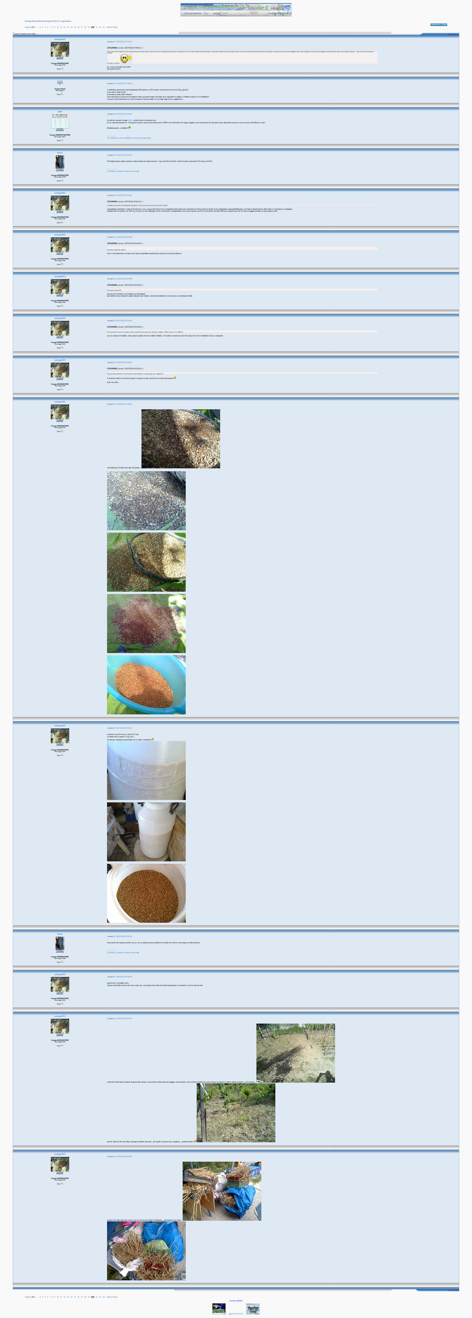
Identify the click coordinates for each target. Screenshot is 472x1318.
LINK (130, 120)
